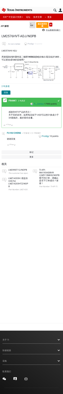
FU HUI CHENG (14, 44)
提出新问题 (50, 24)
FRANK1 (13, 100)
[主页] (17, 10)
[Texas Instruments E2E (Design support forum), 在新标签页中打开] (15, 380)
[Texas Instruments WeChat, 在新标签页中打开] (4, 380)
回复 (6, 92)
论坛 (28, 17)
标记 (31, 152)
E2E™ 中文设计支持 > (13, 17)
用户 (60, 10)
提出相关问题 (42, 25)
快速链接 (6, 350)
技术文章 (37, 17)
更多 (49, 17)
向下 (12, 125)
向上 (4, 125)
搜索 (55, 10)
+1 (58, 101)
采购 (4, 361)
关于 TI (5, 340)
